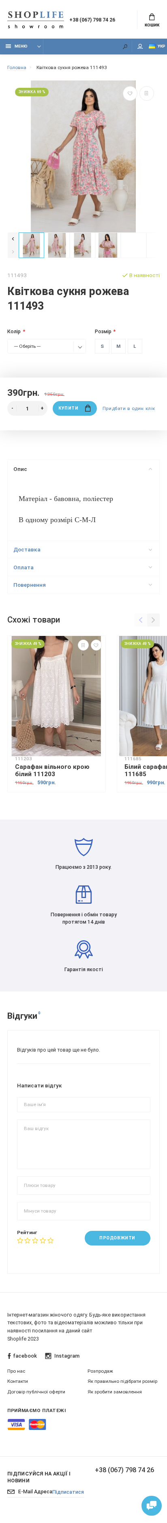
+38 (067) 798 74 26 (92, 20)
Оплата (23, 567)
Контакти (17, 1381)
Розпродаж (100, 1371)
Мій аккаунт (140, 46)
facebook (25, 1356)
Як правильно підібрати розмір (122, 1381)
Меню (21, 46)
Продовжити (117, 1238)
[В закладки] (130, 93)
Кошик (152, 25)
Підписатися (68, 1492)
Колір (14, 331)
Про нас (16, 1371)
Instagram (66, 1356)
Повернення (29, 584)
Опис (20, 469)
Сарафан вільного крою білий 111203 (52, 770)
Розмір (103, 331)
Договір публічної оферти (36, 1392)
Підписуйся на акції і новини (39, 1477)
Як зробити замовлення (115, 1392)
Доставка (27, 549)
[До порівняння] (146, 93)
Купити (68, 408)
